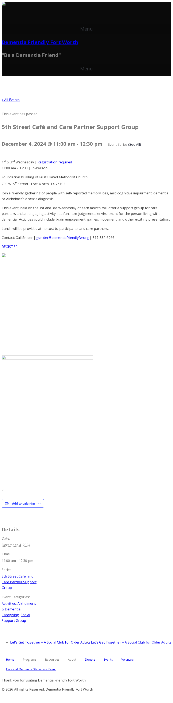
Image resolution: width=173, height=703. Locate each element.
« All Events (11, 99)
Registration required (55, 162)
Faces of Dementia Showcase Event (31, 669)
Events (108, 659)
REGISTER (10, 246)
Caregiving (10, 615)
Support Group (14, 620)
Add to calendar (23, 503)
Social (25, 615)
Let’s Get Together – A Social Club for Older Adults (50, 642)
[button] (86, 29)
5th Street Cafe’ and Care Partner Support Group (19, 582)
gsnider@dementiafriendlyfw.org (62, 237)
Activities (9, 603)
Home (10, 659)
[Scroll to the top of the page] (3, 698)
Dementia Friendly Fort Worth (40, 42)
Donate (90, 659)
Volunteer (128, 659)
